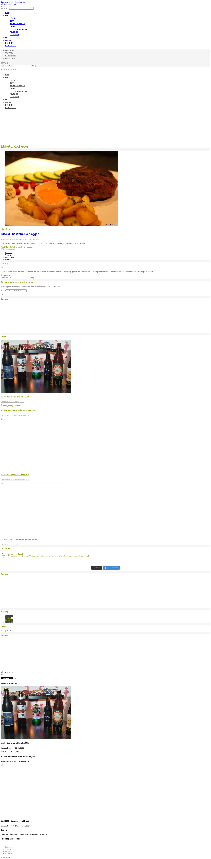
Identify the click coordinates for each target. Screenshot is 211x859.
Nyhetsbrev (10, 46)
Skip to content (20, 2)
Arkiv (3, 631)
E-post (3, 290)
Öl (46, 835)
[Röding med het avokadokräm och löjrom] (12, 405)
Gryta (3, 835)
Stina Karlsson (34, 239)
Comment (13, 249)
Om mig (8, 40)
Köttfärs (21, 835)
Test (43, 835)
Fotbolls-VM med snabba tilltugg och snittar (19, 539)
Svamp (39, 835)
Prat (7, 37)
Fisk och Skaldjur (18, 29)
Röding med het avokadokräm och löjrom (18, 410)
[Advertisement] (105, 126)
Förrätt (14, 18)
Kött (12, 21)
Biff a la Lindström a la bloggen (20, 234)
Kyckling (12, 835)
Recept (8, 15)
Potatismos (33, 835)
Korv (6, 835)
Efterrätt (14, 35)
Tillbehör (14, 32)
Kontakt (9, 43)
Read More (17, 247)
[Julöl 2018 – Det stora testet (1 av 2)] (36, 470)
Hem (7, 12)
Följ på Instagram (112, 568)
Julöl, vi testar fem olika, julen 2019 (15, 397)
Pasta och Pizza (17, 23)
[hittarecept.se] (7, 672)
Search (3, 6)
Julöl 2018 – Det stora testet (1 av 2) (15, 475)
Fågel (12, 26)
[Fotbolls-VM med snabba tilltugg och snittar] (36, 534)
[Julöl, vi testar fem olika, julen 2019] (36, 392)
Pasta (27, 835)
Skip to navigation (7, 2)
